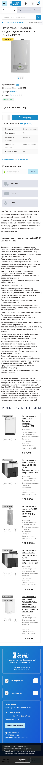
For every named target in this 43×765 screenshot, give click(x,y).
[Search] (38, 17)
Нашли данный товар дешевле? (15, 159)
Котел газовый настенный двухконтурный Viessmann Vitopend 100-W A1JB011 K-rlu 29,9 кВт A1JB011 (30, 604)
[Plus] (9, 116)
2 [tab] (20, 78)
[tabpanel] (20, 56)
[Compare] (15, 439)
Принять (22, 760)
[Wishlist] (10, 439)
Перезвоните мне (12, 719)
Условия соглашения (21, 670)
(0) (11, 95)
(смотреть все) (26, 124)
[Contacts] (32, 3)
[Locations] (25, 3)
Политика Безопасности (21, 667)
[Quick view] (5, 439)
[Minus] (9, 119)
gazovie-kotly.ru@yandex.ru (16, 737)
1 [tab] (18, 78)
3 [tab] (22, 78)
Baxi (17, 85)
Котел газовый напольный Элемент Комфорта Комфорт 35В (29, 421)
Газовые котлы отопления (15, 22)
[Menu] (4, 3)
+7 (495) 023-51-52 (21, 716)
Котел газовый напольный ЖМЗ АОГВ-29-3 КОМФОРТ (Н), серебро (29, 511)
